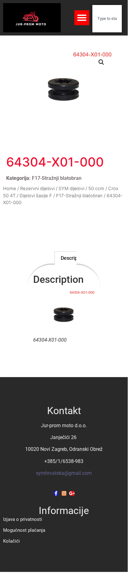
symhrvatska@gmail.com (64, 473)
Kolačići (11, 541)
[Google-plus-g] (72, 493)
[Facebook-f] (56, 493)
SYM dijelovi (71, 188)
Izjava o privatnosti (22, 519)
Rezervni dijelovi (37, 188)
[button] (81, 17)
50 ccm (96, 188)
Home (9, 188)
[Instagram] (64, 493)
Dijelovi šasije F (36, 196)
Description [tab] (73, 258)
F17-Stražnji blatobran (57, 178)
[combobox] (106, 18)
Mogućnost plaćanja (24, 530)
